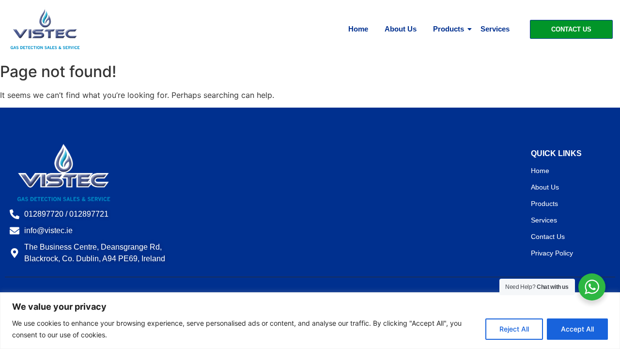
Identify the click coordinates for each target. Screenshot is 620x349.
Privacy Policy (552, 253)
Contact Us (548, 236)
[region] (310, 320)
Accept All (577, 329)
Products (448, 29)
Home (358, 29)
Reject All (514, 329)
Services (495, 29)
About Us (401, 29)
